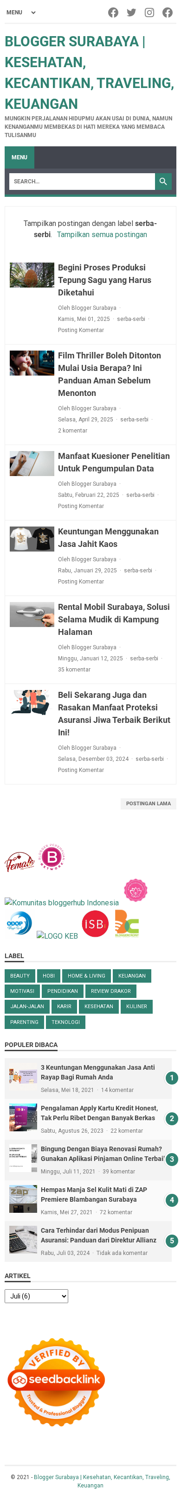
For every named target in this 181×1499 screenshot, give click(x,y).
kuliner (136, 1007)
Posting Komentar (81, 330)
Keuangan (132, 976)
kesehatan (98, 1007)
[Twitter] (132, 12)
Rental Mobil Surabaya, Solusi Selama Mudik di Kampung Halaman (114, 619)
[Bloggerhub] (62, 902)
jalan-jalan (27, 1007)
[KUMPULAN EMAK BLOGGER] (57, 936)
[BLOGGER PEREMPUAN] (52, 869)
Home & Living (86, 976)
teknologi (66, 1022)
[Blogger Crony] (127, 936)
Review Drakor (111, 991)
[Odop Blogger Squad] (21, 936)
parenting (24, 1022)
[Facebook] (114, 12)
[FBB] (20, 869)
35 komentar (74, 669)
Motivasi (22, 991)
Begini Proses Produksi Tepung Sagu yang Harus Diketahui (104, 280)
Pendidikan (62, 991)
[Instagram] (150, 12)
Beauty (20, 976)
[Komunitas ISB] (95, 936)
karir (64, 1007)
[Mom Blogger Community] (136, 902)
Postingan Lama (148, 804)
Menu (19, 157)
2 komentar (72, 430)
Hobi (49, 976)
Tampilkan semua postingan (102, 234)
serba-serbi (131, 319)
